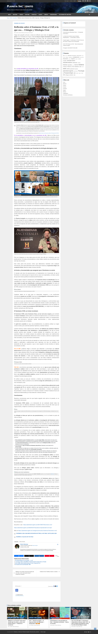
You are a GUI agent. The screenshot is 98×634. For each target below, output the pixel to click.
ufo (64, 75)
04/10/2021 (73, 626)
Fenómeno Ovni (17, 23)
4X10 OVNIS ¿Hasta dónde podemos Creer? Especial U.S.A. (27, 563)
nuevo (83, 66)
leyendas (70, 65)
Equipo (40, 14)
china (82, 55)
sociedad (22, 617)
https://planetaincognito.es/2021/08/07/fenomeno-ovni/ (37, 524)
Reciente (23, 23)
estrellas (64, 60)
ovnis (68, 68)
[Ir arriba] (95, 629)
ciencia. (67, 57)
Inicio (9, 14)
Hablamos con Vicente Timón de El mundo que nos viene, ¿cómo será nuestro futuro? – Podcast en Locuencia (25, 573)
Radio (18, 617)
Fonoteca (34, 14)
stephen (80, 73)
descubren (65, 58)
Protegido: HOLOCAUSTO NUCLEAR (70, 47)
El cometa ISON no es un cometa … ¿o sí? (24, 560)
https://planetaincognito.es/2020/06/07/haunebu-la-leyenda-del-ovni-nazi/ (33, 527)
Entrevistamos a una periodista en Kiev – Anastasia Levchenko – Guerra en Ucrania (59, 622)
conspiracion (76, 57)
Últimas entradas (22, 541)
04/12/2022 (16, 32)
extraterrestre (71, 60)
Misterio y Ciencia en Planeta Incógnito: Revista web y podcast (19, 9)
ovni (64, 69)
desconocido (82, 57)
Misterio (15, 14)
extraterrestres (67, 62)
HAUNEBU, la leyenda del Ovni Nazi (24, 536)
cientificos (70, 57)
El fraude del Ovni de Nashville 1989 (23, 564)
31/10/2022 (31, 625)
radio (74, 73)
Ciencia (21, 14)
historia (65, 65)
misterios (65, 66)
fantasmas (74, 62)
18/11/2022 (10, 626)
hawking (79, 62)
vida (74, 75)
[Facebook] (57, 544)
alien (64, 55)
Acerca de (16, 541)
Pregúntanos (53, 14)
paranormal (72, 68)
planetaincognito (68, 71)
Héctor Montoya (22, 32)
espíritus (79, 58)
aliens (66, 55)
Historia (27, 14)
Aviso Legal (43, 631)
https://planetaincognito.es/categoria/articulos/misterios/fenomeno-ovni (37, 530)
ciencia (64, 57)
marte (76, 65)
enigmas (73, 58)
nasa (80, 66)
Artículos (10, 617)
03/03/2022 (52, 625)
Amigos (46, 14)
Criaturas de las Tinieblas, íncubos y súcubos (49, 571)
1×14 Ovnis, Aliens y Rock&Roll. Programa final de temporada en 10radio (30, 561)
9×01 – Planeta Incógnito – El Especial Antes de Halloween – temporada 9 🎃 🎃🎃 (36, 622)
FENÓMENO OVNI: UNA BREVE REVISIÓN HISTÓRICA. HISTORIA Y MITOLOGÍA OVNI (36, 533)
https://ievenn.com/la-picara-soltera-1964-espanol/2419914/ (49, 133)
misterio (81, 65)
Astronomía (79, 55)
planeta (76, 68)
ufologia (67, 75)
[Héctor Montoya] (17, 544)
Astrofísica (74, 55)
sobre (77, 73)
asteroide (70, 55)
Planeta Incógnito (35, 545)
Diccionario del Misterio (65, 14)
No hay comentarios (29, 32)
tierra (82, 73)
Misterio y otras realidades (73, 66)
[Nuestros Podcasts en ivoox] (79, 1)
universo (71, 75)
